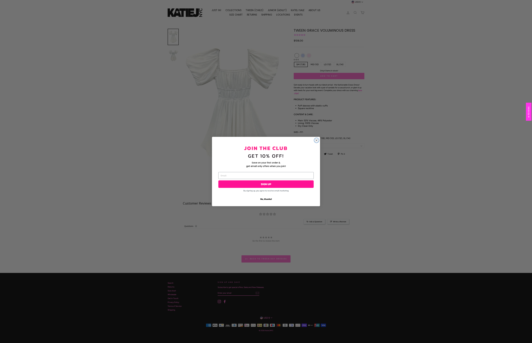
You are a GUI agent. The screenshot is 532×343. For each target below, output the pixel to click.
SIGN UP (266, 184)
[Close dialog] (316, 140)
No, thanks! (266, 199)
